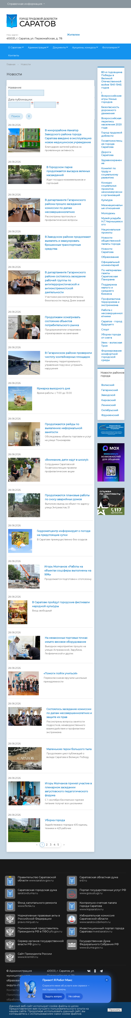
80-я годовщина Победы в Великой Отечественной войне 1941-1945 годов (111, 80)
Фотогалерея (109, 47)
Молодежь (108, 213)
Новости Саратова (107, 250)
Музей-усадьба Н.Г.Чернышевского (112, 221)
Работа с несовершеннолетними (112, 313)
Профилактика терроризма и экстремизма (110, 302)
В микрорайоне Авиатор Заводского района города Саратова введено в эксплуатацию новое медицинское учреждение (68, 136)
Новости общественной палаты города (110, 240)
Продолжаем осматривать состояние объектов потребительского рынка (62, 321)
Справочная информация (24, 3)
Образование (110, 256)
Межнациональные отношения (112, 207)
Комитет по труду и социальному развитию (109, 173)
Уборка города (55, 820)
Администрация (37, 47)
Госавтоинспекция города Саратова (111, 143)
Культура (106, 200)
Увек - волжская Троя (111, 344)
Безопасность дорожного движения (110, 110)
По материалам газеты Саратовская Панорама (111, 275)
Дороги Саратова (107, 154)
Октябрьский (109, 410)
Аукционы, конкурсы (84, 47)
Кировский (108, 400)
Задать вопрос (53, 996)
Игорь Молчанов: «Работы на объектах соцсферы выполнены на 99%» (67, 570)
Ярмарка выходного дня (53, 388)
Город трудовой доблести (111, 134)
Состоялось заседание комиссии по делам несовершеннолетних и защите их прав (69, 713)
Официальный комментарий (110, 264)
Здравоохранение (111, 162)
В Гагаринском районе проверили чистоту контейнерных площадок (68, 354)
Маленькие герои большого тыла (69, 749)
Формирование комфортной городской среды (111, 355)
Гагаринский (109, 390)
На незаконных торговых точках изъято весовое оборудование (66, 639)
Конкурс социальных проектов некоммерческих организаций (111, 189)
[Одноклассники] (95, 971)
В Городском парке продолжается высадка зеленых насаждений (68, 171)
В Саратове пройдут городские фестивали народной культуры (61, 604)
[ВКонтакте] (89, 971)
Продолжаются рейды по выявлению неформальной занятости (63, 428)
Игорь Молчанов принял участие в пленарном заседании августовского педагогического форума (68, 789)
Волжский (107, 384)
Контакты (13, 55)
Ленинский (108, 405)
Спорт (105, 329)
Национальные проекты (110, 231)
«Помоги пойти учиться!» (60, 673)
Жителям (73, 34)
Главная (11, 64)
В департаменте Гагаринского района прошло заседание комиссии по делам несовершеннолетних (65, 205)
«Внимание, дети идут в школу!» (67, 459)
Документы (59, 47)
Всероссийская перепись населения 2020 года (111, 123)
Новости (26, 64)
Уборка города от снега (111, 336)
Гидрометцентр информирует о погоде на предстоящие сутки (63, 533)
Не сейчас (74, 996)
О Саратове (15, 47)
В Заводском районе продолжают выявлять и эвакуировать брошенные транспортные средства (68, 242)
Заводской (108, 395)
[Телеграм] (102, 971)
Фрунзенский (110, 415)
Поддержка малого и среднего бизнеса (109, 289)
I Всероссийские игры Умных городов (111, 97)
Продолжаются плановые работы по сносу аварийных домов (67, 497)
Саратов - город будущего (111, 323)
